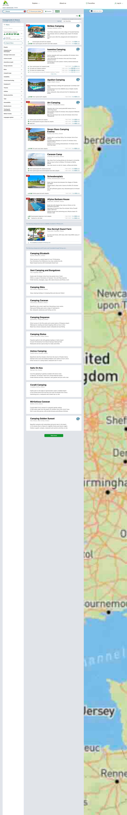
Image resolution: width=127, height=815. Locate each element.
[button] (13, 33)
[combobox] (14, 11)
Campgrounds (9, 7)
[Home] (6, 3)
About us (63, 3)
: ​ (59, 21)
